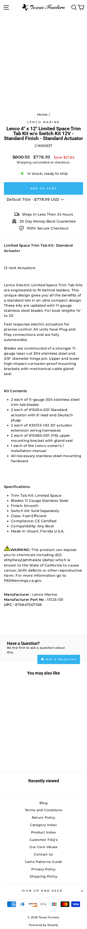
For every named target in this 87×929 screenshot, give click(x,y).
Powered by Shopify (43, 925)
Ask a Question (61, 659)
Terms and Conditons (43, 810)
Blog (43, 803)
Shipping (24, 162)
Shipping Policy (44, 876)
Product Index (43, 832)
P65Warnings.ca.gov (22, 581)
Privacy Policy (43, 869)
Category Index (43, 825)
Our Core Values (43, 847)
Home (42, 114)
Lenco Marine (43, 122)
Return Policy (43, 817)
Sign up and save (42, 890)
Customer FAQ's (43, 840)
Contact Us (43, 854)
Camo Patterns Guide (43, 862)
